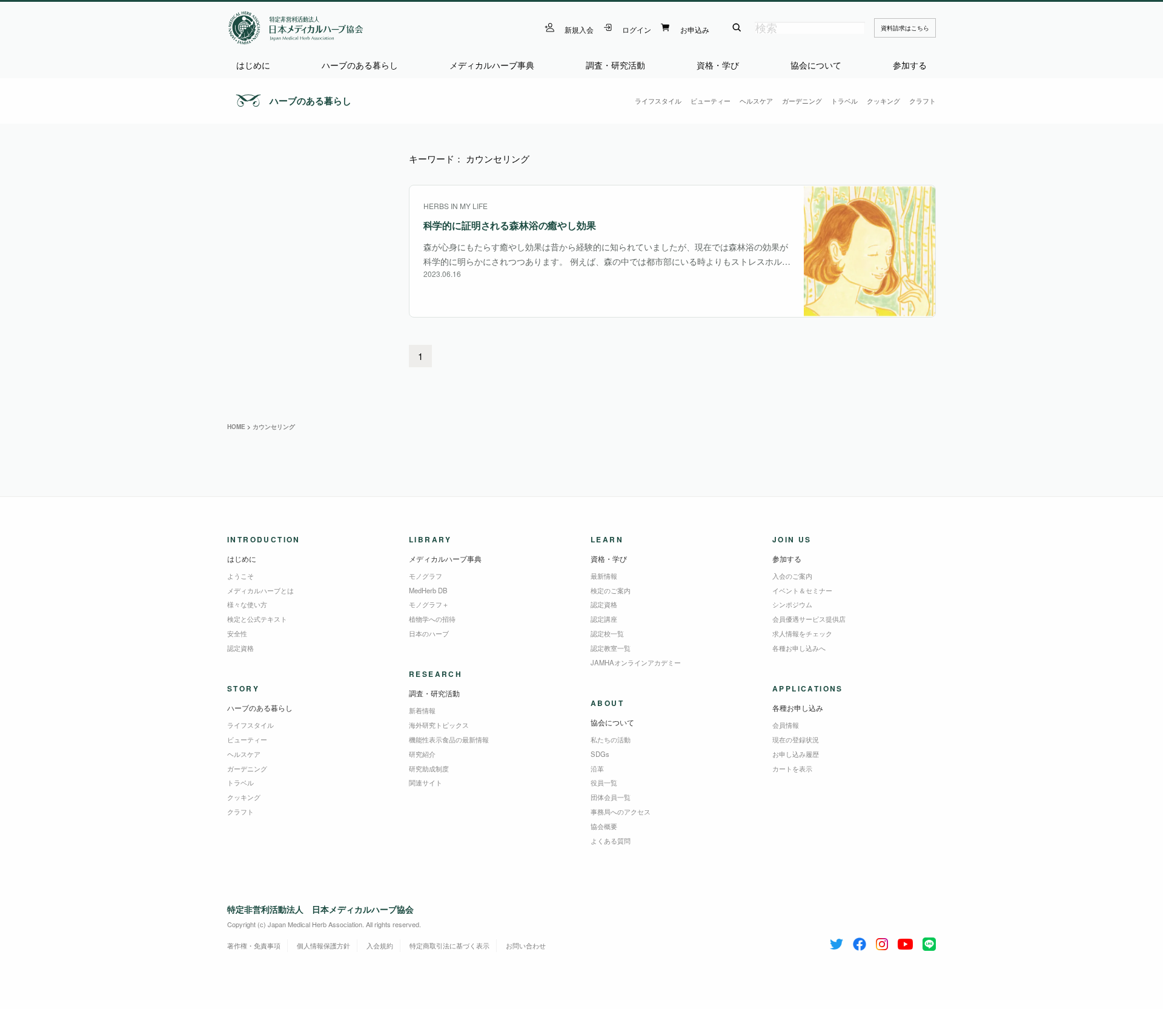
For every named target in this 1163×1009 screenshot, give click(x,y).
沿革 (597, 768)
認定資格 (240, 648)
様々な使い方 (247, 604)
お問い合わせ (526, 945)
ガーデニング (802, 100)
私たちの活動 (611, 739)
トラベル (844, 100)
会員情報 (785, 725)
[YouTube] (905, 941)
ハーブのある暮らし (360, 65)
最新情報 (604, 576)
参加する (910, 65)
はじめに (253, 65)
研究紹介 (422, 754)
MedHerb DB (428, 590)
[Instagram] (882, 941)
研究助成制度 (429, 768)
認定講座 (604, 619)
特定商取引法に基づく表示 (449, 945)
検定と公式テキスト (257, 619)
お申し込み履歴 (795, 754)
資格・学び (718, 65)
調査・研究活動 (615, 65)
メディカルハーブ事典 (491, 65)
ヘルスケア (756, 100)
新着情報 (422, 710)
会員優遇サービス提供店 (809, 619)
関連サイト (425, 782)
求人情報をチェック (802, 633)
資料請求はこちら (905, 28)
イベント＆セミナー (802, 590)
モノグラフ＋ (429, 604)
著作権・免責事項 (253, 945)
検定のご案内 (611, 590)
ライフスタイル (658, 100)
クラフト (922, 100)
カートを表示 (792, 768)
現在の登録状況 (795, 739)
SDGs (600, 754)
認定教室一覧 (611, 648)
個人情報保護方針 (323, 945)
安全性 (237, 633)
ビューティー (711, 100)
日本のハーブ (429, 633)
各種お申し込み (797, 707)
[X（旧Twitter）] (836, 941)
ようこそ (240, 576)
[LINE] (929, 941)
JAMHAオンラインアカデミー (636, 662)
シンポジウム (792, 604)
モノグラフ (425, 576)
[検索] (736, 28)
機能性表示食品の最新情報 (449, 739)
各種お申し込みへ (799, 648)
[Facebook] (859, 941)
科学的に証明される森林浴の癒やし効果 (509, 225)
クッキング (883, 100)
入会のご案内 (792, 576)
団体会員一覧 (611, 797)
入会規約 (379, 945)
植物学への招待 (432, 619)
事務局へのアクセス (621, 811)
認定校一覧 (607, 633)
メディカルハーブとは (260, 590)
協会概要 (604, 826)
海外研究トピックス (439, 725)
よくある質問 (611, 840)
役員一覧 (604, 782)
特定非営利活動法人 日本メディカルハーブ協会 (320, 909)
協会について (815, 65)
